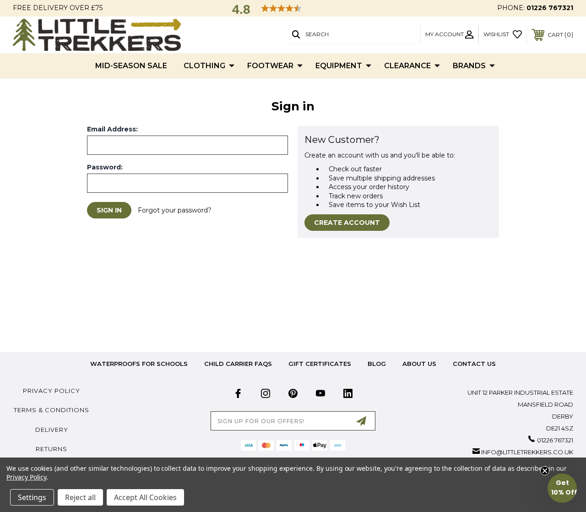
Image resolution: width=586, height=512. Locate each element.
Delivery (51, 429)
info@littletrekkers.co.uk (527, 452)
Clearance (407, 65)
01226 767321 (549, 8)
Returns (51, 448)
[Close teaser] (544, 470)
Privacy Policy (51, 390)
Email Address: (112, 129)
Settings (32, 497)
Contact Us (474, 363)
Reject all (80, 497)
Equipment (338, 65)
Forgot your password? (175, 210)
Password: (105, 167)
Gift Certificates (319, 363)
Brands (469, 65)
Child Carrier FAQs (238, 363)
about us (419, 363)
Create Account (347, 222)
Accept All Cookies (145, 497)
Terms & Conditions (51, 410)
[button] (562, 488)
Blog (377, 363)
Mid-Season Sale (131, 65)
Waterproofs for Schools (139, 363)
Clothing (204, 65)
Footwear (270, 65)
